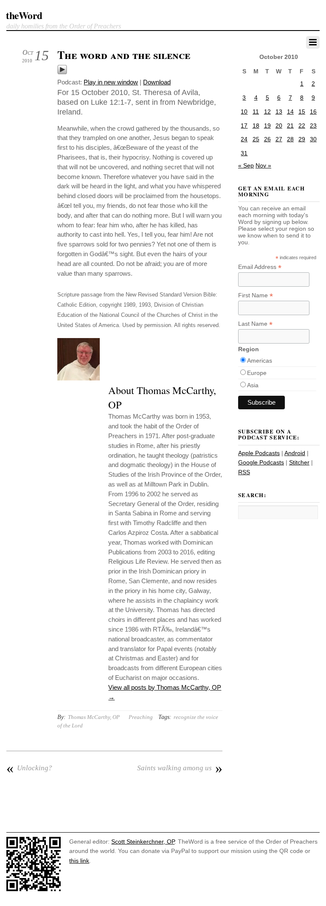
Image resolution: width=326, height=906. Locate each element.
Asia (253, 385)
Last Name (255, 324)
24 (244, 139)
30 (313, 139)
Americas (259, 360)
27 (278, 139)
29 (301, 139)
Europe (257, 372)
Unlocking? (29, 768)
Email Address (259, 267)
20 (278, 125)
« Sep (246, 165)
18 (256, 125)
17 (244, 125)
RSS (244, 472)
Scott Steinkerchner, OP (142, 841)
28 (290, 139)
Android (294, 453)
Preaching (141, 717)
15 (301, 111)
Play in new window (111, 82)
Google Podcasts (261, 462)
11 (256, 111)
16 (313, 111)
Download (157, 82)
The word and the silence (123, 55)
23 (313, 125)
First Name (255, 295)
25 (256, 139)
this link (79, 860)
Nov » (263, 165)
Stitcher (299, 462)
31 (244, 153)
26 (267, 139)
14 (290, 111)
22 (301, 125)
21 (290, 125)
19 (267, 125)
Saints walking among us (179, 768)
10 (244, 111)
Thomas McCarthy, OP (94, 717)
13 (278, 111)
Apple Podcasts (259, 453)
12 (267, 111)
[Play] (62, 72)
